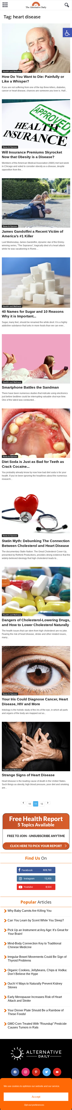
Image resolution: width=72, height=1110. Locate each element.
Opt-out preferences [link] (34, 1105)
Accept (36, 1096)
